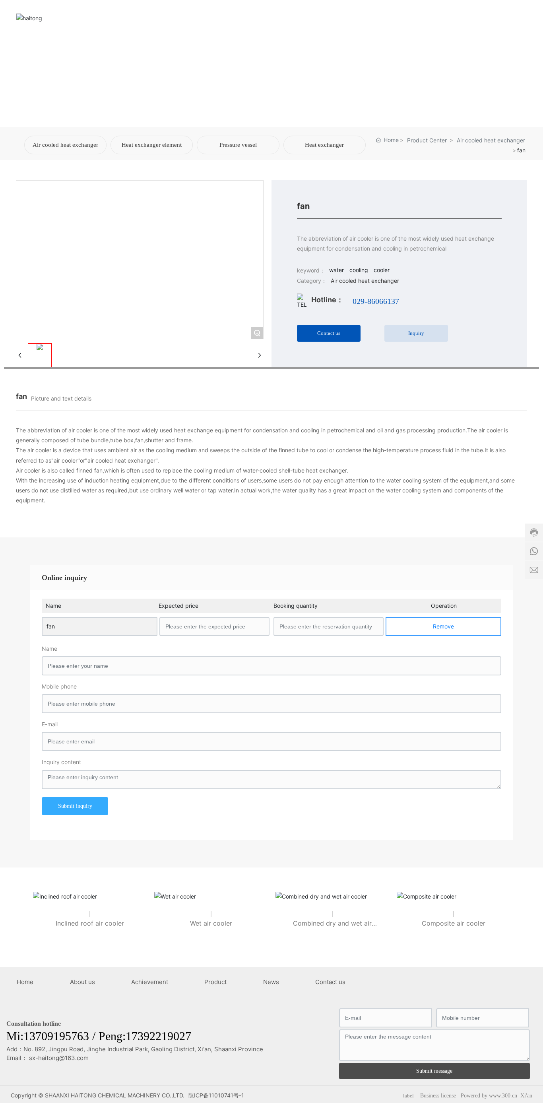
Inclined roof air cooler (90, 923)
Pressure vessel (238, 145)
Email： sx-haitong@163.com (47, 1058)
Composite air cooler (453, 923)
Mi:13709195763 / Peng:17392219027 (98, 1036)
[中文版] (522, 17)
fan (51, 626)
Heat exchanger (324, 145)
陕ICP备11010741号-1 (216, 1095)
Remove (443, 626)
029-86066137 (376, 301)
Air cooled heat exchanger (65, 145)
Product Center (427, 140)
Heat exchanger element (152, 145)
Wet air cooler (211, 923)
